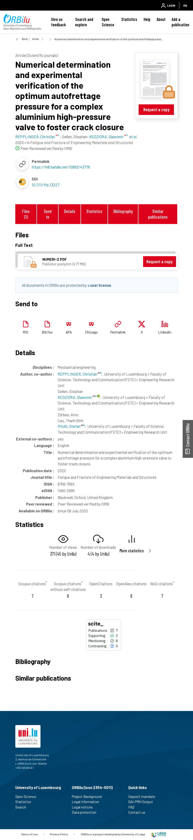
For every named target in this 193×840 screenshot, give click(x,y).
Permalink (117, 332)
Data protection (84, 812)
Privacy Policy (59, 834)
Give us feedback (58, 22)
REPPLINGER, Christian (78, 374)
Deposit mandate (141, 796)
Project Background (87, 796)
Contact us (136, 812)
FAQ (131, 807)
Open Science (108, 22)
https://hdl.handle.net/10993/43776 (61, 167)
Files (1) (26, 213)
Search (20, 807)
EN (185, 5)
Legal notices (82, 807)
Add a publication (180, 22)
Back (25, 38)
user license (100, 285)
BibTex (47, 332)
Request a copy (156, 109)
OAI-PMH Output (140, 802)
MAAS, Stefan (69, 426)
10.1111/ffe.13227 (45, 184)
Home (35, 38)
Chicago (91, 332)
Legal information (85, 802)
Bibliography (123, 211)
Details (69, 211)
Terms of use (29, 834)
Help (147, 19)
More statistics (132, 550)
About (161, 19)
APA (69, 332)
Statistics (129, 19)
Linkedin (164, 332)
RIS (25, 332)
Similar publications (158, 213)
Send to (48, 213)
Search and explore (84, 22)
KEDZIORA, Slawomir (75, 397)
